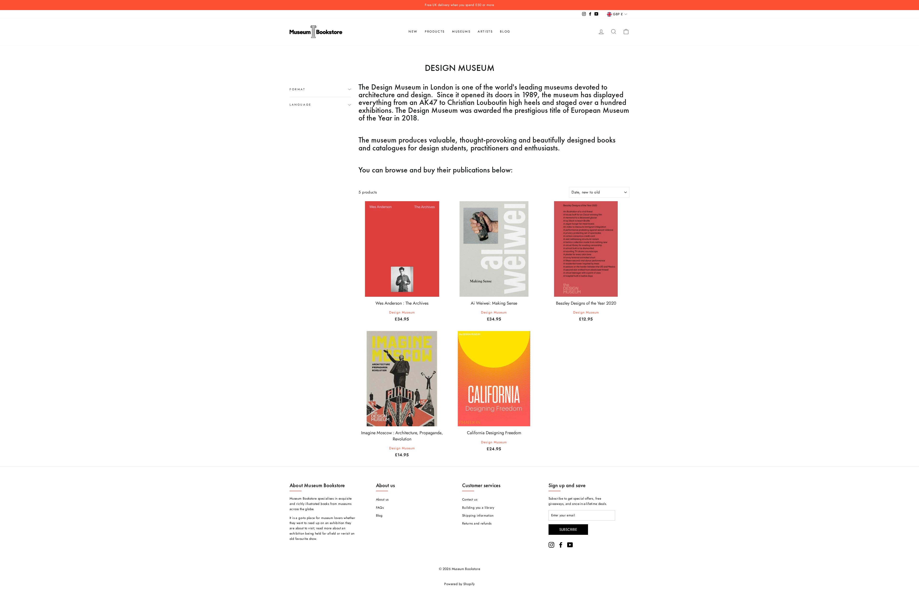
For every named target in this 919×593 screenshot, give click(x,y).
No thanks (459, 316)
